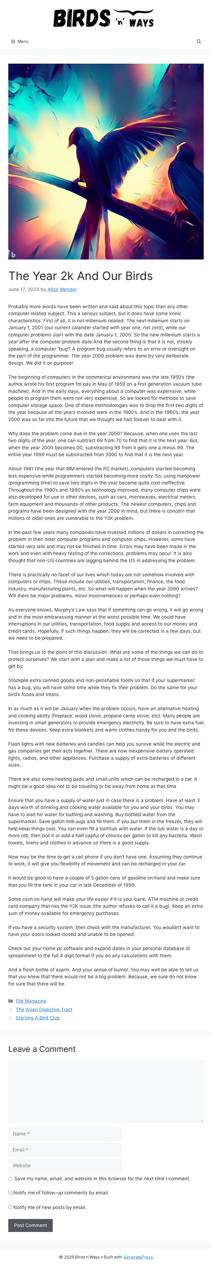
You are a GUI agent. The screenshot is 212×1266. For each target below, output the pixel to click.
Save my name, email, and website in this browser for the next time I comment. (102, 1178)
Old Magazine (31, 1001)
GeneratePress (138, 1257)
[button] (198, 41)
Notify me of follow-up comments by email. (61, 1192)
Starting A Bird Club (38, 1018)
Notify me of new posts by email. (49, 1207)
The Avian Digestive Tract (44, 1009)
